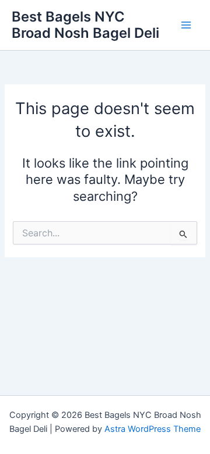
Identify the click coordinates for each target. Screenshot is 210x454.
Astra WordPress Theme (152, 429)
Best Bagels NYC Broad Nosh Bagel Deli (85, 24)
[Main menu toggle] (186, 25)
